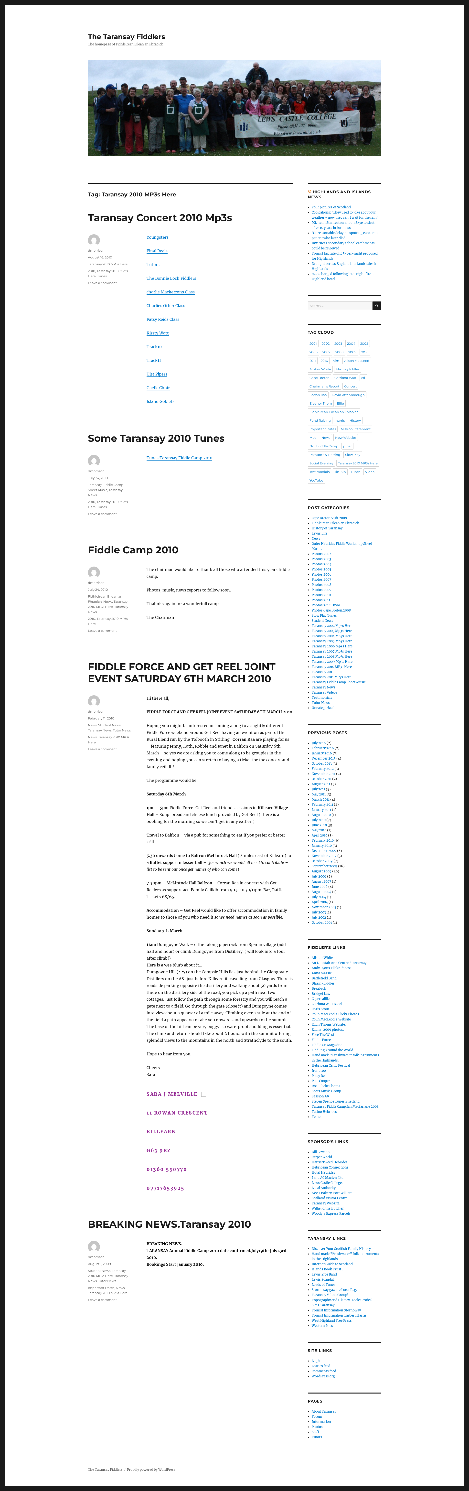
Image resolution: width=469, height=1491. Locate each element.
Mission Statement (356, 429)
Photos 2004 (321, 564)
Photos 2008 (321, 585)
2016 (324, 361)
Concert (350, 386)
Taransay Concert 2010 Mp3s (160, 218)
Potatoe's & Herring (324, 455)
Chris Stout (320, 1009)
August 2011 (321, 784)
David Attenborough (348, 395)
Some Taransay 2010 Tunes (156, 438)
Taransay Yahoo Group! (330, 1295)
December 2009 (324, 851)
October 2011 (321, 779)
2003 (338, 343)
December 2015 (324, 758)
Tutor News (122, 730)
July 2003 (319, 912)
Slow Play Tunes (324, 615)
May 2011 (319, 794)
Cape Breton (319, 378)
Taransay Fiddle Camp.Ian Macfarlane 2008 (345, 1107)
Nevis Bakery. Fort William (332, 1193)
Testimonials (319, 472)
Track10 (154, 346)
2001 (313, 343)
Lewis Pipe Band (324, 1274)
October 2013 (322, 764)
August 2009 (321, 871)
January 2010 (322, 846)
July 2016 (319, 743)
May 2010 (319, 830)
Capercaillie (321, 999)
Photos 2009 (321, 590)
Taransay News (99, 730)
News (107, 601)
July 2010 (319, 820)
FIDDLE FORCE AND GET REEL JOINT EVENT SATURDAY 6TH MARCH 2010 (182, 673)
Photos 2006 (321, 574)
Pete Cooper (321, 1081)
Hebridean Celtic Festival (331, 1065)
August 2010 (321, 815)
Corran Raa (318, 395)
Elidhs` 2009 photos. (328, 1030)
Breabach (319, 989)
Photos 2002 (321, 554)
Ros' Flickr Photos (326, 1086)
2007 (326, 352)
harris (340, 420)
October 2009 (322, 861)
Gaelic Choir (158, 387)
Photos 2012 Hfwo (326, 605)
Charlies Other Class (166, 305)
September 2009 (324, 866)
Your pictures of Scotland (331, 207)
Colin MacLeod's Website (331, 1019)
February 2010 (323, 840)
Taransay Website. (326, 1203)
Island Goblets (160, 401)
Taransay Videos (324, 692)
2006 (313, 352)
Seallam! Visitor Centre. (330, 1198)
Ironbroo (319, 1071)
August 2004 (321, 892)
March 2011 (321, 799)
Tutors (153, 264)
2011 (312, 361)
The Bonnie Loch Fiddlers (171, 278)
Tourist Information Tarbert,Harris (339, 1315)
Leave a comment (102, 283)
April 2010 (319, 835)
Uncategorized (323, 708)
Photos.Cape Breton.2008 (331, 610)
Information (321, 1422)
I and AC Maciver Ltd (327, 1178)
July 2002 (319, 917)
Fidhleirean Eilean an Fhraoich (334, 412)
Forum (317, 1417)
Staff (315, 1432)
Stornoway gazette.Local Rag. (334, 1290)
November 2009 (324, 856)
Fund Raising (320, 420)
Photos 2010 (321, 595)
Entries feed (321, 1366)
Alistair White (320, 369)
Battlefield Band (324, 978)
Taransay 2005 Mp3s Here (332, 641)
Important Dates (101, 1288)
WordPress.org (323, 1376)
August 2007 (321, 882)
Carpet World (322, 1157)
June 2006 (320, 887)
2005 (364, 343)
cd (363, 378)
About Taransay (324, 1411)
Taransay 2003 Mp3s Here (332, 631)
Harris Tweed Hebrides (330, 1162)
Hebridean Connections (330, 1167)
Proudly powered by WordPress (151, 1470)
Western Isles (322, 1326)
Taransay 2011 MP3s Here (331, 677)
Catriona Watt (345, 378)
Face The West (323, 1035)
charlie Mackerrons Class (171, 292)
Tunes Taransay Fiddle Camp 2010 (179, 457)
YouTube (316, 480)
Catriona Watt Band (327, 1004)
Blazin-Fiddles (323, 983)
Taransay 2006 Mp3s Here (332, 646)
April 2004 (320, 902)
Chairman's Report (324, 386)
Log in (316, 1361)
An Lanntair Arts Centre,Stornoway (339, 963)
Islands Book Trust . (327, 1269)
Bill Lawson (321, 1152)
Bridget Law (321, 994)
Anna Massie (322, 973)
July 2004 (319, 897)
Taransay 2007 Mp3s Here (332, 651)
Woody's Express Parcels (331, 1214)
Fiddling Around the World (332, 1050)
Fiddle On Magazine (327, 1045)
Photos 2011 (321, 600)
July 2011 (318, 789)
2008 (339, 352)
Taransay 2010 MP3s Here (108, 264)
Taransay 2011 (323, 672)
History (355, 420)
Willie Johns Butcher (328, 1208)
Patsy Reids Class (163, 319)
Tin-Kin (340, 472)
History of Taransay (327, 528)
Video (369, 472)
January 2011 (321, 810)
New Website (345, 438)
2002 (326, 343)
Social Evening (321, 463)
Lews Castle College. (327, 1183)
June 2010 (319, 825)
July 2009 (319, 876)
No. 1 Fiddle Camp (323, 446)
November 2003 (324, 907)
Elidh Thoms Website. (329, 1024)
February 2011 (322, 805)
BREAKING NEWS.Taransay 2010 (169, 1224)
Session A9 (320, 1096)
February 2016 (323, 748)
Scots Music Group (326, 1091)
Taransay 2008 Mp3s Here (332, 656)
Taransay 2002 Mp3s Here (332, 626)
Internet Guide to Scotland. (332, 1264)
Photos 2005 (321, 569)
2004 (351, 343)
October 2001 (322, 923)
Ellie (340, 403)
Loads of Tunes (323, 1285)
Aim (336, 361)
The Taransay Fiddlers (126, 36)
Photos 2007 (321, 580)
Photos (317, 1427)
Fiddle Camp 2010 (133, 550)
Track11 (154, 360)
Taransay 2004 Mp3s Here (332, 636)
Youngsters (158, 237)
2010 (91, 271)
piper (347, 446)
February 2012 (323, 769)
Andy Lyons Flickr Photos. (332, 968)
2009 (352, 352)
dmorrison (96, 250)
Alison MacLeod (356, 361)
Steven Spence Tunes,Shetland (336, 1101)
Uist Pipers (157, 374)
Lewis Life (319, 533)
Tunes (102, 276)
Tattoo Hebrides (324, 1112)
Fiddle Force (321, 1040)
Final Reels (157, 250)
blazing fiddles (348, 369)
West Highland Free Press (332, 1321)
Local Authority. (324, 1188)
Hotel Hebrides (323, 1172)
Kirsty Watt (158, 333)
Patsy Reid (320, 1076)
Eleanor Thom (320, 403)
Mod (313, 438)
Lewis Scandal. (323, 1279)
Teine (316, 1117)
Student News (109, 725)
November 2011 (323, 774)
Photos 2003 (321, 559)
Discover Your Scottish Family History (341, 1249)
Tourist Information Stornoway (336, 1310)
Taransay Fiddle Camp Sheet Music (339, 682)
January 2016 (322, 753)
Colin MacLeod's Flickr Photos (335, 1014)
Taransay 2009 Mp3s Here (332, 662)
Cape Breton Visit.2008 (329, 518)
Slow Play (352, 455)
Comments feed (324, 1371)
